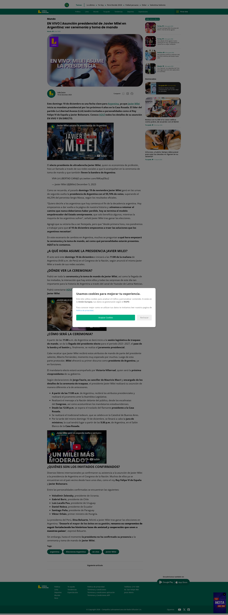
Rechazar (144, 317)
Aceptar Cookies (105, 317)
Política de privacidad (84, 310)
